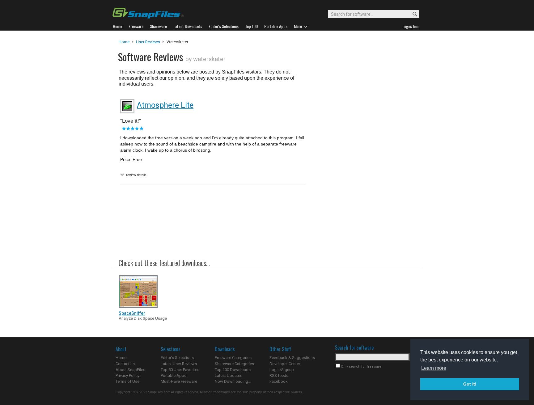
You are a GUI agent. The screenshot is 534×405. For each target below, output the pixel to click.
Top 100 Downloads (233, 369)
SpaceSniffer (132, 313)
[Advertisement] (362, 164)
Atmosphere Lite (165, 105)
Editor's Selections (177, 357)
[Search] (412, 14)
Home (124, 42)
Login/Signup (281, 369)
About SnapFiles (130, 369)
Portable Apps (173, 375)
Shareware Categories (234, 363)
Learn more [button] (433, 368)
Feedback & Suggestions (292, 357)
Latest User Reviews (179, 363)
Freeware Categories (233, 357)
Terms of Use (127, 381)
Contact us (125, 363)
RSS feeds (278, 375)
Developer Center (284, 363)
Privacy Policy (127, 375)
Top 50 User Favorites (180, 369)
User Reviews (148, 42)
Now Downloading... (233, 381)
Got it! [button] (470, 384)
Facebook (278, 381)
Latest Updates (228, 375)
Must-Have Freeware (179, 381)
